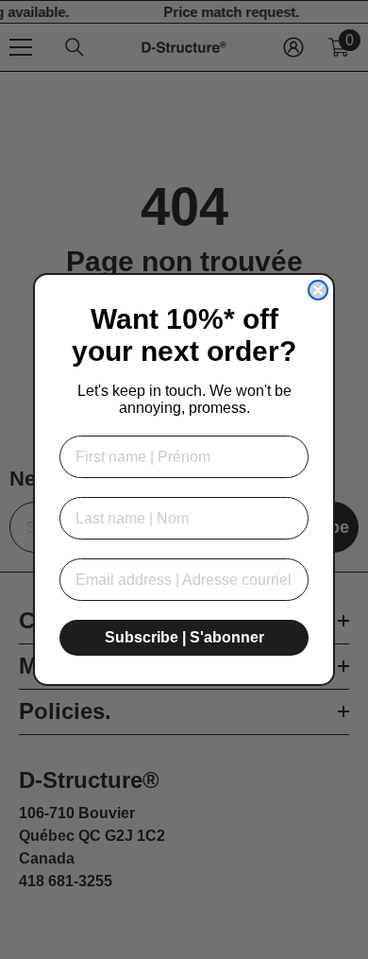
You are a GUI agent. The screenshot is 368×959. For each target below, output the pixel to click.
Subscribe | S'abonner (184, 637)
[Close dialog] (318, 290)
